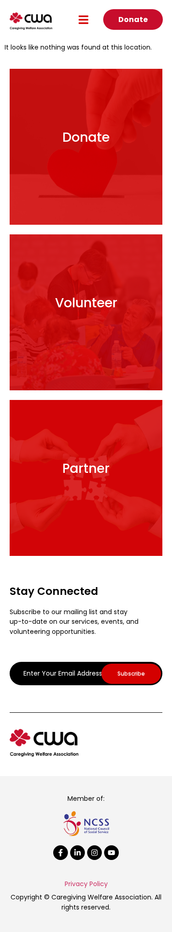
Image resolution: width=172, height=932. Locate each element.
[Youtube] (111, 852)
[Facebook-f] (60, 852)
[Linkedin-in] (77, 852)
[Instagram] (94, 852)
